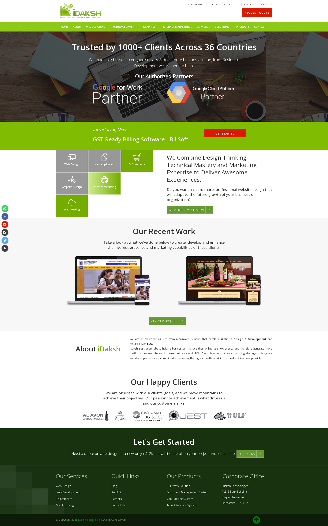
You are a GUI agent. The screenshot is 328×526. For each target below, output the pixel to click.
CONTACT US (246, 454)
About (77, 26)
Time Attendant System (182, 505)
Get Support (196, 4)
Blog (214, 4)
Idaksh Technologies (90, 519)
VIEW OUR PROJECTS (164, 321)
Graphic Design (65, 505)
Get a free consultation (186, 210)
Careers (249, 4)
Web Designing (96, 26)
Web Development (125, 26)
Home (64, 26)
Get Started (225, 133)
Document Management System (187, 492)
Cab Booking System (180, 499)
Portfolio (231, 4)
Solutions (222, 26)
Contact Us (118, 505)
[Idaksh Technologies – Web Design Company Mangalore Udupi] (81, 11)
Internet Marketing (176, 26)
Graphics (149, 26)
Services (202, 26)
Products (243, 26)
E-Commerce (64, 499)
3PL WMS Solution (178, 486)
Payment (266, 4)
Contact (260, 26)
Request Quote (257, 12)
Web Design (63, 486)
